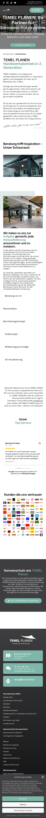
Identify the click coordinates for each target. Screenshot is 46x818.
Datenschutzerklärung (25, 815)
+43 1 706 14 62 (23, 667)
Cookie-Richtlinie (11, 815)
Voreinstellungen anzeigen (23, 810)
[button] (43, 777)
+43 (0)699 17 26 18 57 (34, 2)
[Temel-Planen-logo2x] (6, 10)
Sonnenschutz (8, 54)
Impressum (36, 815)
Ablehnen (23, 804)
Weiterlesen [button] (9, 462)
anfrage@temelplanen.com (34, 4)
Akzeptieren (23, 799)
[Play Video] (23, 165)
